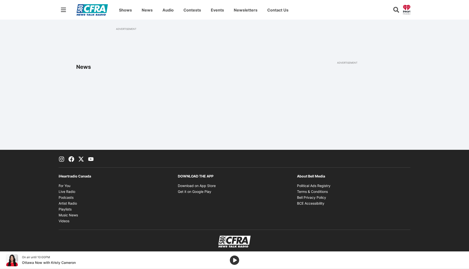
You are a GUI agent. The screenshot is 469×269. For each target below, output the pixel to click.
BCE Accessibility (310, 203)
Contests (192, 10)
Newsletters (245, 10)
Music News (68, 215)
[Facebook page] (71, 159)
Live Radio (67, 191)
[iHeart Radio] (406, 9)
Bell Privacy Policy (311, 197)
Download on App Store (197, 186)
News (147, 10)
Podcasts (66, 197)
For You (64, 186)
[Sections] (63, 10)
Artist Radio (68, 203)
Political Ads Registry (313, 186)
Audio (168, 10)
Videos (64, 221)
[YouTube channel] (91, 159)
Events (217, 10)
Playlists (65, 209)
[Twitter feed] (81, 159)
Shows (125, 10)
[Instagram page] (61, 159)
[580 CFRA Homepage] (92, 10)
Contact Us (277, 10)
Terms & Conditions (312, 191)
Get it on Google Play (194, 191)
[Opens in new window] (12, 260)
